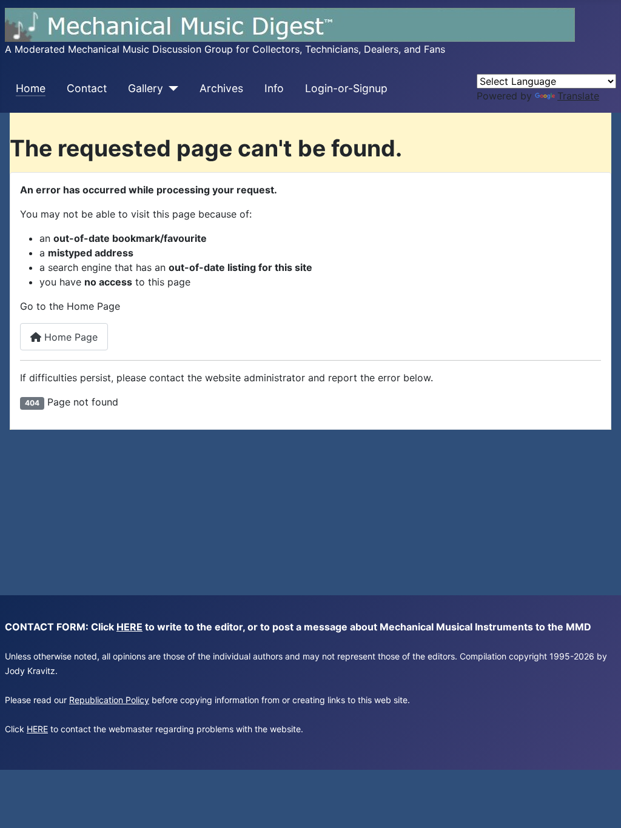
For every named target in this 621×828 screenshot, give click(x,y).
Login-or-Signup (346, 88)
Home (30, 88)
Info (274, 88)
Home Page (69, 337)
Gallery (145, 88)
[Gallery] (170, 88)
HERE (129, 627)
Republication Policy (109, 700)
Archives (221, 88)
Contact (87, 88)
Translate (578, 96)
